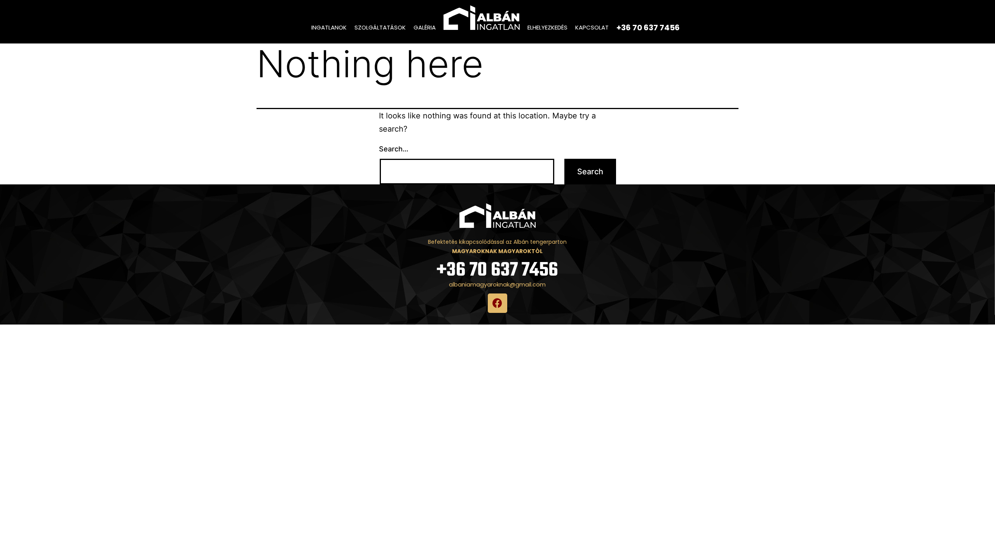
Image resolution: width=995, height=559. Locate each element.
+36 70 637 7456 (497, 270)
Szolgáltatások (380, 27)
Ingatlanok (329, 27)
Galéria (425, 27)
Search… (393, 149)
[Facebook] (497, 303)
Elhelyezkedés (547, 27)
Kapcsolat (592, 27)
